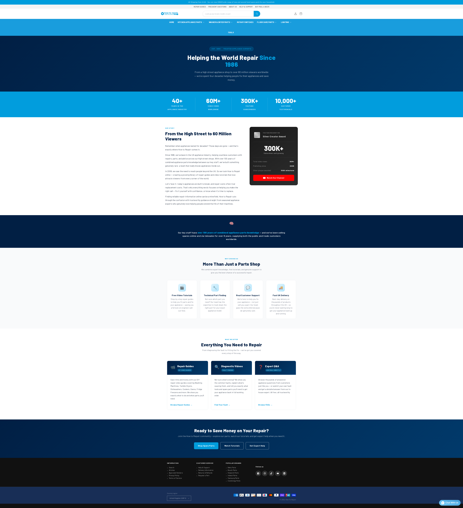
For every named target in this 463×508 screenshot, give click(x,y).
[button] (191, 22)
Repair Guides (200, 7)
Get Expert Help (257, 446)
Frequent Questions (217, 7)
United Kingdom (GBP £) (178, 498)
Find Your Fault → (222, 405)
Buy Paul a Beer (262, 7)
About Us (233, 7)
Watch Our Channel (275, 178)
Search (171, 467)
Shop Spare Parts (206, 446)
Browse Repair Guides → (181, 405)
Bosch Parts (232, 470)
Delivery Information (206, 470)
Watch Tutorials (232, 446)
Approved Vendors (176, 473)
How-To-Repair (291, 500)
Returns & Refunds (205, 473)
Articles (172, 470)
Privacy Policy (174, 475)
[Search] (257, 14)
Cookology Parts (234, 481)
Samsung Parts (233, 478)
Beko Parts (232, 467)
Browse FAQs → (265, 405)
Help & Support (246, 7)
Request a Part (203, 475)
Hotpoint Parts (233, 473)
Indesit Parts (232, 475)
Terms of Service (175, 478)
